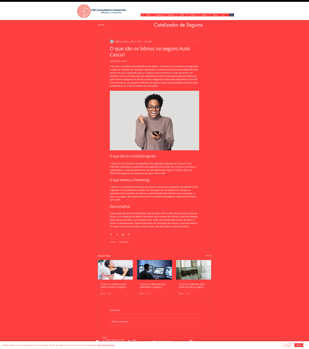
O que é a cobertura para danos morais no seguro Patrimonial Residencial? (113, 285)
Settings (288, 345)
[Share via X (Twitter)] (117, 234)
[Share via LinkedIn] (123, 234)
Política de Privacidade (105, 345)
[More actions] (197, 41)
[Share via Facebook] (111, 234)
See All (208, 255)
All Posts (101, 25)
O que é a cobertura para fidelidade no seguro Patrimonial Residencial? (152, 285)
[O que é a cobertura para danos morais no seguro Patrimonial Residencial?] (115, 270)
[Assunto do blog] (231, 14)
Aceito (298, 345)
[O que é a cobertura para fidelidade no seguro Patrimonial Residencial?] (154, 270)
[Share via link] (129, 234)
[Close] (306, 345)
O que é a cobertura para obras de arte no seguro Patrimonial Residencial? (192, 285)
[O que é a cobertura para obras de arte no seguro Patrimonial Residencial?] (193, 270)
